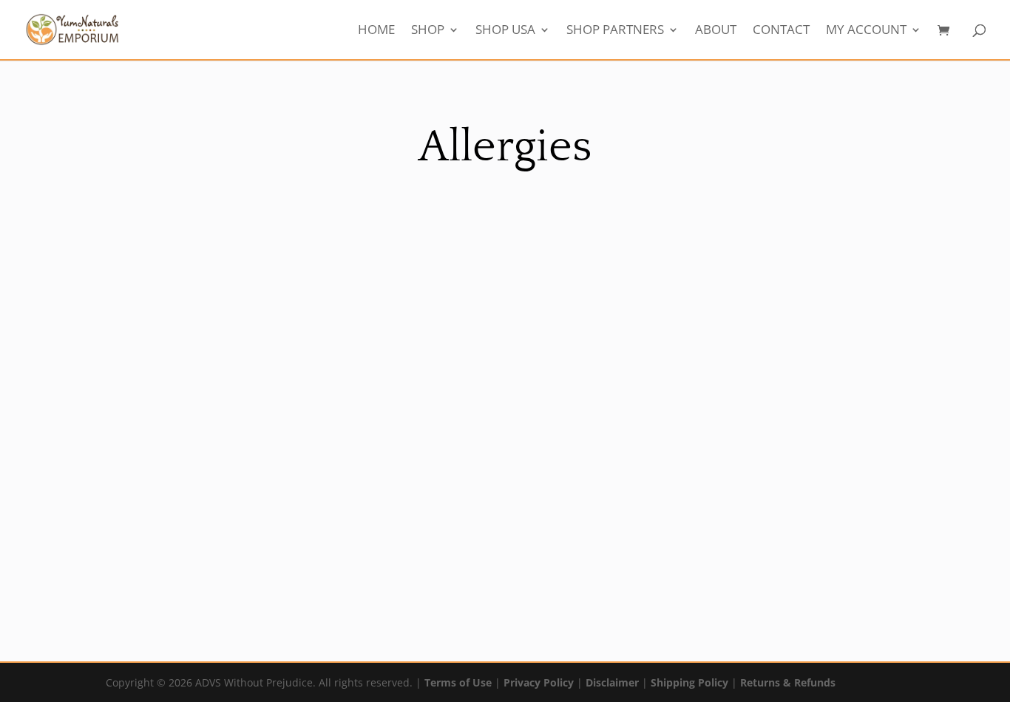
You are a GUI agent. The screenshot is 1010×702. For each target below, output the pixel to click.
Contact (781, 31)
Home (376, 31)
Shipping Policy (689, 682)
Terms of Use (458, 682)
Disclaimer (612, 682)
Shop (427, 31)
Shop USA (505, 31)
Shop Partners (615, 31)
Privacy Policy (539, 682)
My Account (866, 31)
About (715, 31)
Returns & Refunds (788, 682)
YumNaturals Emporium (122, 546)
